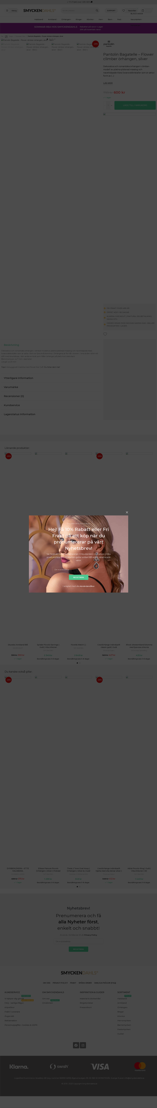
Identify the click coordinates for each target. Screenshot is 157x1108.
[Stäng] (127, 512)
